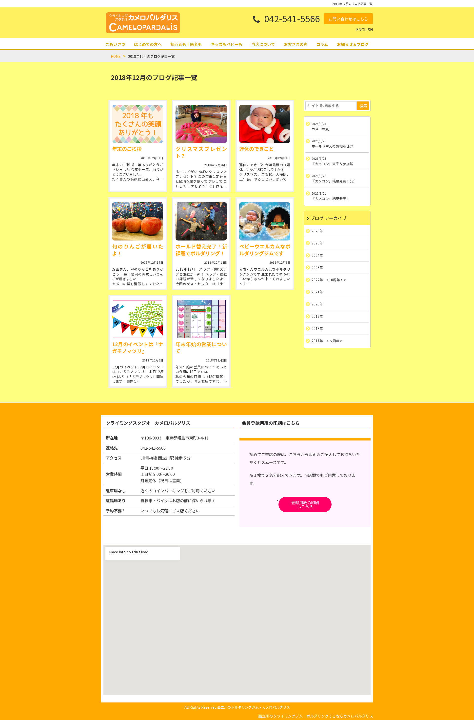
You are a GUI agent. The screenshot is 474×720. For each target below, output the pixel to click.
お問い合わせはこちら (348, 19)
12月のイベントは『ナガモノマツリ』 (137, 347)
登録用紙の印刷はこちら (305, 504)
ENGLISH (364, 29)
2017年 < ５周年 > (327, 340)
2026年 (317, 230)
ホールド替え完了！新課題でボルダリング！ (201, 250)
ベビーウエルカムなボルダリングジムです (264, 250)
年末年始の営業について (201, 347)
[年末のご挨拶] (137, 124)
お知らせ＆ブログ (353, 44)
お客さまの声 (296, 44)
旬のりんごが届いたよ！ (137, 250)
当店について (263, 44)
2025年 (317, 242)
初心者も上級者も (186, 44)
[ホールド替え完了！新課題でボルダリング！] (201, 221)
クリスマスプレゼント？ (201, 152)
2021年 (317, 291)
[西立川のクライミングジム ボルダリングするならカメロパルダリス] (143, 22)
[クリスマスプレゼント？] (201, 124)
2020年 (317, 303)
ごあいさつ (115, 44)
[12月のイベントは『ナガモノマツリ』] (137, 319)
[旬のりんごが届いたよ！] (137, 221)
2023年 (317, 267)
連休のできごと (256, 148)
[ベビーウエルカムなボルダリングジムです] (264, 221)
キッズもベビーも (226, 44)
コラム (322, 44)
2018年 (317, 328)
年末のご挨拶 (127, 148)
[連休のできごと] (264, 124)
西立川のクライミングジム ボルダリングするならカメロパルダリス (315, 716)
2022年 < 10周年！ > (329, 279)
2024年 (317, 255)
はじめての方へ (148, 44)
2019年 (317, 316)
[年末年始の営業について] (201, 319)
